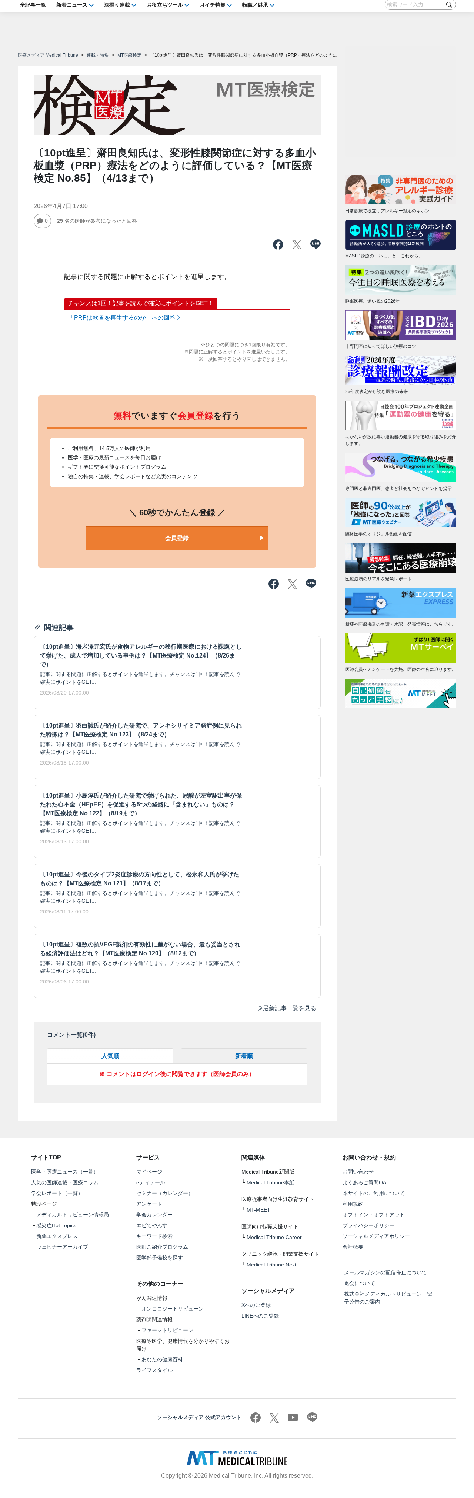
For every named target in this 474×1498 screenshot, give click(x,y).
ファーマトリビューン (167, 1330)
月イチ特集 (213, 4)
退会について (359, 1283)
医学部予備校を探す (159, 1258)
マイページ (149, 1172)
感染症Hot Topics (56, 1225)
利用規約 (353, 1204)
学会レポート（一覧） (57, 1193)
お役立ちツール (165, 4)
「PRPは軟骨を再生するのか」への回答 (122, 317)
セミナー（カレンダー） (164, 1193)
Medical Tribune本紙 (270, 1182)
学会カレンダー (154, 1215)
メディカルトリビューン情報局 (72, 1215)
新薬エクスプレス (57, 1236)
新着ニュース (71, 4)
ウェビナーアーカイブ (62, 1247)
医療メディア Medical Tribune (48, 55)
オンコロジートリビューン (172, 1309)
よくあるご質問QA (364, 1182)
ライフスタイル (154, 1370)
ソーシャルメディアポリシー (376, 1236)
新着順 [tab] (244, 1056)
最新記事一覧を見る (289, 1008)
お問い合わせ (358, 1172)
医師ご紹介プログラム (162, 1247)
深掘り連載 (117, 4)
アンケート (149, 1204)
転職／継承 (255, 4)
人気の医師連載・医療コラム (65, 1182)
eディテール (150, 1182)
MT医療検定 (129, 55)
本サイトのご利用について (374, 1193)
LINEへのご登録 (260, 1316)
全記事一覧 (33, 4)
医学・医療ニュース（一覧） (65, 1172)
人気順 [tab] (110, 1056)
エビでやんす (151, 1225)
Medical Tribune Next (271, 1265)
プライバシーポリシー (368, 1225)
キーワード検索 (154, 1236)
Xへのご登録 (256, 1305)
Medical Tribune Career (274, 1237)
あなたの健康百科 (162, 1359)
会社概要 (353, 1247)
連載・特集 (98, 55)
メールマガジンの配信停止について (385, 1272)
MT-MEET (258, 1210)
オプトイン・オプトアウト (374, 1215)
